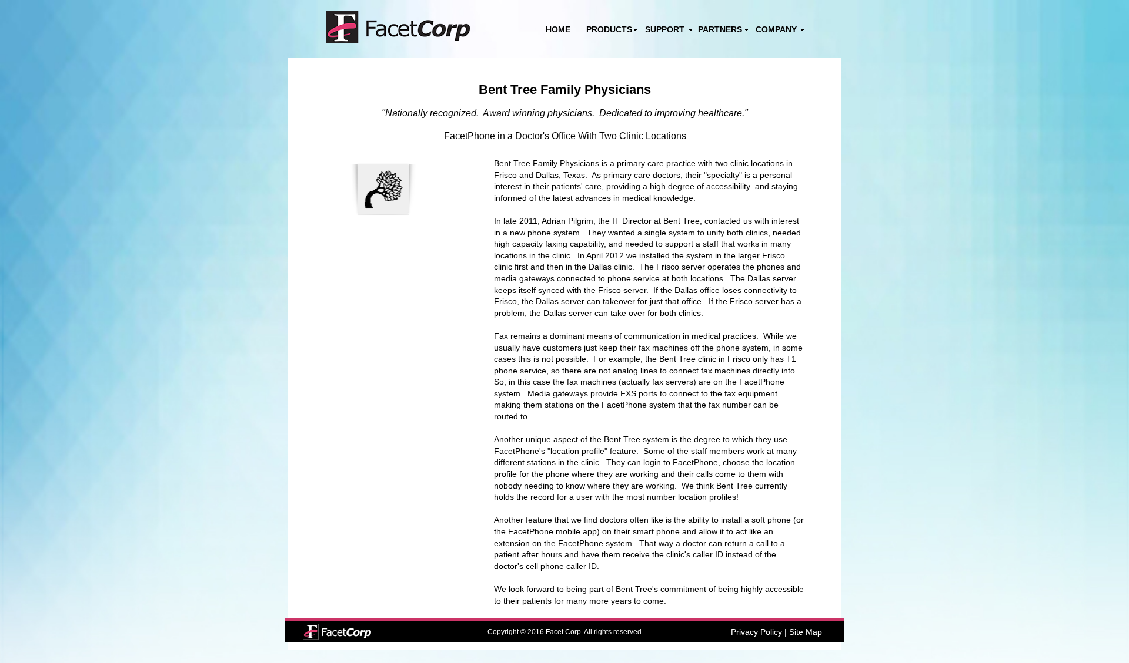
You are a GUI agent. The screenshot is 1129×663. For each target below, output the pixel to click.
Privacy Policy (756, 632)
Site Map (805, 632)
